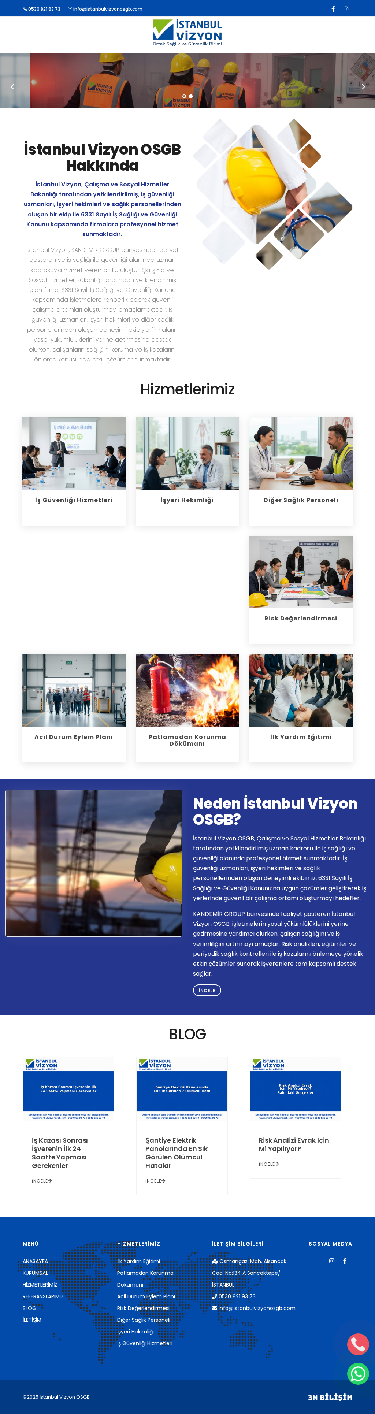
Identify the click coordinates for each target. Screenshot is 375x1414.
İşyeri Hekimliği (135, 1331)
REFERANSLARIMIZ (43, 1296)
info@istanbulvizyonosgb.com (107, 9)
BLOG (29, 1308)
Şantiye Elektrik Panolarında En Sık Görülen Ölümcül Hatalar (176, 1153)
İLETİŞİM (32, 1320)
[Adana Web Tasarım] (330, 1396)
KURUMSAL (35, 1273)
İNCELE (40, 1181)
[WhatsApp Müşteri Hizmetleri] (358, 1374)
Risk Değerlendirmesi (143, 1308)
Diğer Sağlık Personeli (143, 1320)
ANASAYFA (35, 1261)
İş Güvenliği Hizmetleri (144, 1343)
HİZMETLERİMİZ (40, 1284)
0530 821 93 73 (43, 9)
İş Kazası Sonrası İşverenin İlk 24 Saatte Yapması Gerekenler (60, 1153)
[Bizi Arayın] (358, 1344)
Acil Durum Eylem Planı (146, 1296)
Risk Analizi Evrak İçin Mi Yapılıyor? (294, 1144)
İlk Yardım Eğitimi (138, 1261)
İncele (207, 990)
